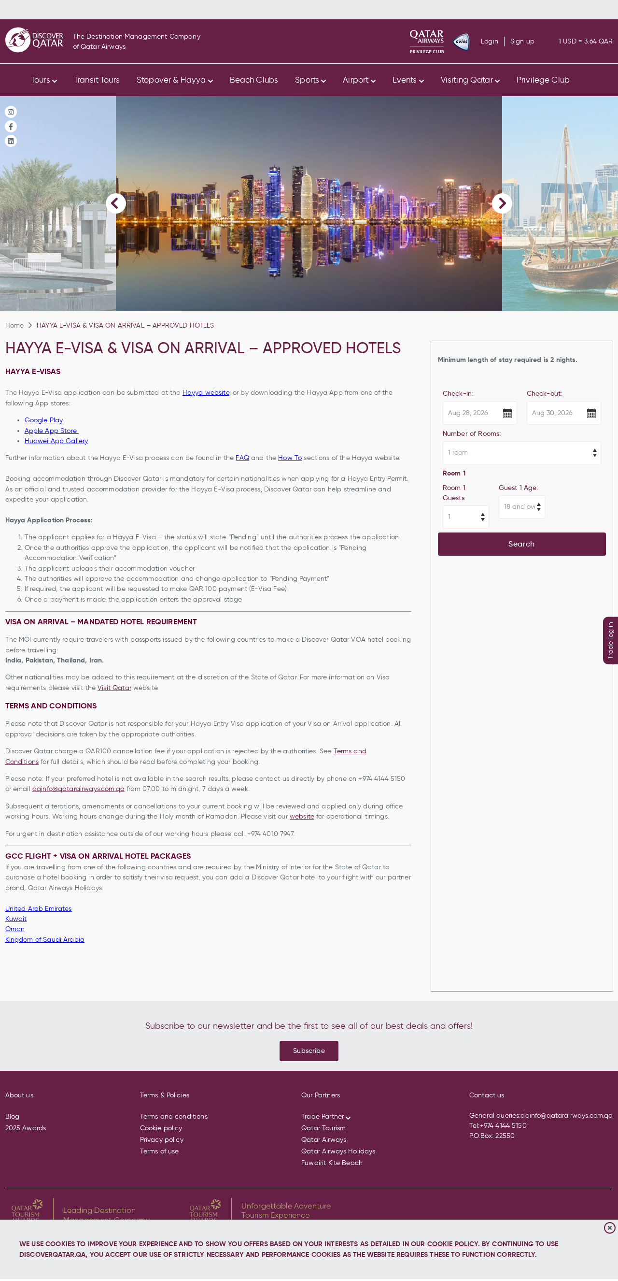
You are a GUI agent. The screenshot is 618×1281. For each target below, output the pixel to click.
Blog (12, 1116)
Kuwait (16, 919)
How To (290, 458)
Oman (15, 929)
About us (19, 1095)
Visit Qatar (114, 688)
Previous (116, 203)
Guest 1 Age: (518, 487)
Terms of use (159, 1151)
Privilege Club (543, 80)
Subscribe (308, 1050)
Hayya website (206, 393)
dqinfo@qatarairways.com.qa (78, 789)
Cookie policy (161, 1128)
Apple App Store (52, 431)
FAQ (242, 458)
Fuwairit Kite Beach (332, 1163)
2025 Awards (25, 1128)
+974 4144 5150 (503, 1126)
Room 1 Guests (454, 492)
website (302, 816)
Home (14, 325)
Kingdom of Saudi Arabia (45, 940)
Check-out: (544, 393)
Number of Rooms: (472, 433)
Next (502, 203)
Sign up (522, 41)
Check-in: (458, 393)
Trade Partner (322, 1116)
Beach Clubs (254, 80)
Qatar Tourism (323, 1128)
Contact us (487, 1095)
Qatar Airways (323, 1140)
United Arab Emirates (38, 909)
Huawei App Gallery (56, 441)
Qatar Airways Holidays (338, 1151)
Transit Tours (97, 80)
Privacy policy (161, 1140)
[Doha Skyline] (309, 203)
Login (489, 41)
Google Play (44, 420)
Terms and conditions (174, 1116)
